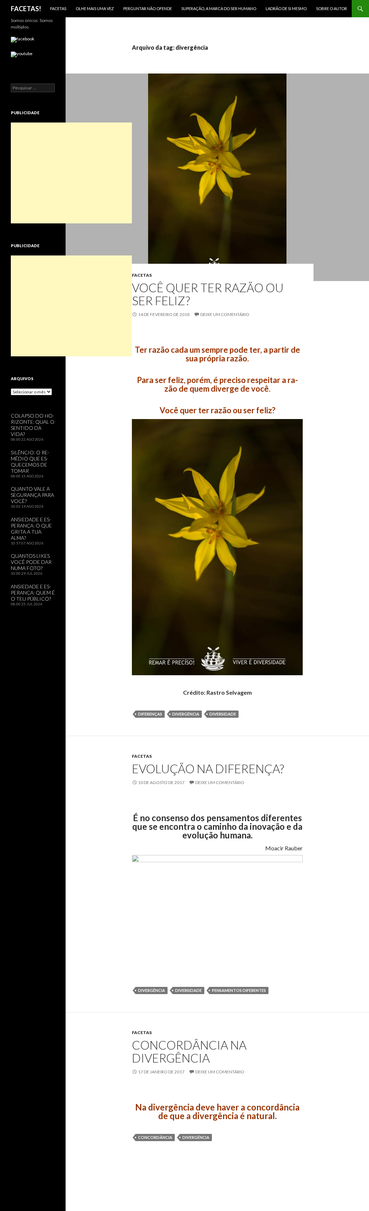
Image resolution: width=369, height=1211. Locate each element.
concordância (155, 1137)
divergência (185, 714)
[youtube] (21, 54)
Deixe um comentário (224, 314)
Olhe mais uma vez (95, 8)
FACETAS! (26, 9)
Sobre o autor (331, 8)
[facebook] (22, 40)
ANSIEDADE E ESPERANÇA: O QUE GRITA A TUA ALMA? (31, 528)
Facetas (58, 8)
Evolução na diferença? (208, 768)
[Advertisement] (71, 173)
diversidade (222, 714)
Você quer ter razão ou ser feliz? (208, 294)
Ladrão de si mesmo (286, 8)
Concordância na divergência (189, 1051)
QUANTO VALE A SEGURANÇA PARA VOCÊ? (32, 495)
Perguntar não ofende (147, 8)
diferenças (150, 714)
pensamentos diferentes (239, 990)
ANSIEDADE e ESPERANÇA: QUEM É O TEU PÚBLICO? (33, 592)
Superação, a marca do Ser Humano (218, 8)
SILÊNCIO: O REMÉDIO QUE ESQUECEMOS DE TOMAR (30, 461)
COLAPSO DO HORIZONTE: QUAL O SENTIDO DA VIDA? (32, 425)
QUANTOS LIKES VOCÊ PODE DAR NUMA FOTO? (31, 562)
